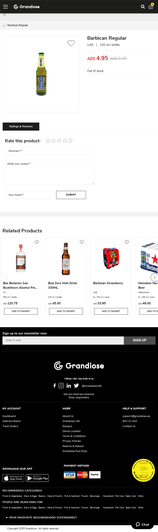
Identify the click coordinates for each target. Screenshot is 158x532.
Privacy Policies (72, 441)
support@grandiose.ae (136, 416)
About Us (68, 416)
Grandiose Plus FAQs (75, 451)
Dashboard (9, 416)
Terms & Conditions (74, 436)
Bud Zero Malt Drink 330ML (62, 285)
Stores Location (72, 431)
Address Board (11, 421)
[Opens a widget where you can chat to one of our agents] (142, 525)
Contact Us (129, 426)
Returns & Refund (73, 446)
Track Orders (10, 426)
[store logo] (26, 6)
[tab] (21, 126)
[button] (71, 43)
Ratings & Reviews (21, 126)
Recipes (67, 426)
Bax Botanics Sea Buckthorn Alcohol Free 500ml (20, 286)
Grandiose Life (71, 421)
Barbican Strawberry (108, 283)
